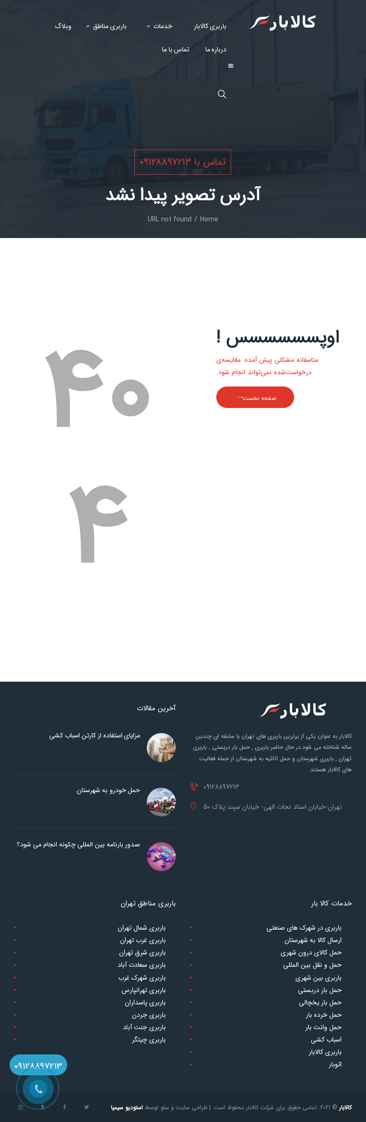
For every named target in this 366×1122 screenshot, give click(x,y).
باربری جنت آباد (144, 1027)
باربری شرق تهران (142, 952)
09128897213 (38, 1066)
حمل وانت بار (323, 1027)
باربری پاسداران (145, 1002)
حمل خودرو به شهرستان (108, 790)
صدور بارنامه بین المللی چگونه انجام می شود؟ (78, 844)
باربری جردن (149, 1015)
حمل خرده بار (324, 1015)
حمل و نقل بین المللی (312, 965)
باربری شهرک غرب (142, 978)
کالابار (345, 1107)
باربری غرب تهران (143, 940)
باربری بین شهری (318, 978)
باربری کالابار (325, 1052)
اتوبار (335, 1064)
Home (209, 220)
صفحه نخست (259, 398)
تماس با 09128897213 (183, 162)
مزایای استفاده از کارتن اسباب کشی (94, 735)
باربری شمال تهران (142, 928)
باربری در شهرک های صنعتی (304, 928)
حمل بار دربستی (320, 990)
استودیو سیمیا (127, 1107)
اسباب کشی (326, 1039)
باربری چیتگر (149, 1039)
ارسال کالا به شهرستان (313, 940)
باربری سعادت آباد (142, 965)
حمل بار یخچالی (320, 1002)
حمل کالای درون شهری (311, 952)
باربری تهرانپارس (144, 990)
